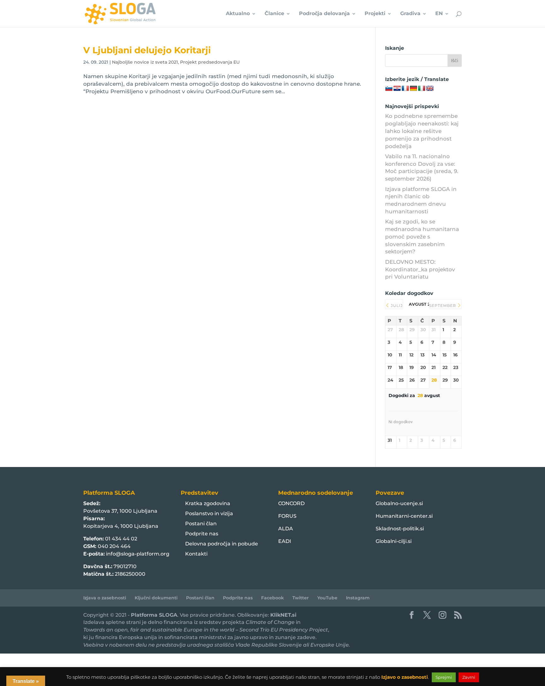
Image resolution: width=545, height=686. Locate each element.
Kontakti (196, 554)
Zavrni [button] (468, 677)
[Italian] (421, 88)
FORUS (287, 516)
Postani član (201, 524)
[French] (405, 88)
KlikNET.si (283, 615)
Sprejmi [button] (444, 677)
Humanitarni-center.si (404, 516)
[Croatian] (397, 88)
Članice (274, 13)
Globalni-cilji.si (394, 541)
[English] (430, 88)
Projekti (375, 13)
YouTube (327, 598)
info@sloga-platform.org (137, 554)
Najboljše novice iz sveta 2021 (145, 62)
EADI (284, 541)
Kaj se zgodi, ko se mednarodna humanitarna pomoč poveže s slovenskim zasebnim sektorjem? (422, 236)
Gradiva (410, 13)
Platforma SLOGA (154, 615)
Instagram (358, 598)
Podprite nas (201, 534)
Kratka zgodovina (207, 503)
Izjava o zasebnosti (104, 598)
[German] (413, 88)
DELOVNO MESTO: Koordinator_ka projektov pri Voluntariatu (420, 269)
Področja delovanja (324, 13)
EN (439, 13)
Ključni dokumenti (156, 598)
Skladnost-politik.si (400, 529)
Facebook (272, 598)
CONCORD (291, 503)
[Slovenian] (389, 88)
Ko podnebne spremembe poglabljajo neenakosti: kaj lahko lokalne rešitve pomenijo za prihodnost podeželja (422, 131)
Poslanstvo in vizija (209, 513)
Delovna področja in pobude (221, 544)
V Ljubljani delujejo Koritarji (147, 50)
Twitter (300, 598)
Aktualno (238, 13)
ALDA (285, 529)
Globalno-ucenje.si (399, 503)
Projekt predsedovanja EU (210, 62)
